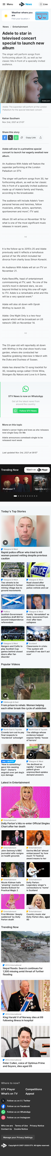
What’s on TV (9, 1093)
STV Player (8, 1089)
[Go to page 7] (29, 496)
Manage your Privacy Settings (18, 1137)
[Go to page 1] (15, 496)
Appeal (30, 1093)
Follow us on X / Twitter (18, 1100)
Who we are (7, 1125)
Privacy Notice (37, 1125)
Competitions (34, 1089)
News (6, 26)
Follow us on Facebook (18, 1106)
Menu (10, 4)
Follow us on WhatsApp (18, 1112)
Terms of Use (21, 1125)
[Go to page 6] (27, 496)
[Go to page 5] (25, 496)
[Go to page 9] (34, 496)
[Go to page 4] (23, 496)
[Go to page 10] (36, 496)
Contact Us (6, 1129)
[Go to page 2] (18, 496)
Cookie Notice (21, 1129)
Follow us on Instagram (18, 1117)
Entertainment (20, 26)
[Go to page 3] (20, 496)
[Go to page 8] (32, 496)
